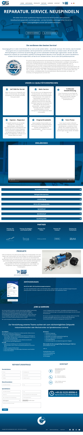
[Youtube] (79, 429)
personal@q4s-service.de (49, 345)
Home (22, 3)
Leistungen (28, 3)
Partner (43, 3)
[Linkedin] (73, 429)
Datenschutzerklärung (54, 429)
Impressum (62, 429)
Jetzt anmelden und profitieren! (21, 275)
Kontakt (57, 3)
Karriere (50, 3)
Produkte (37, 3)
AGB (46, 429)
